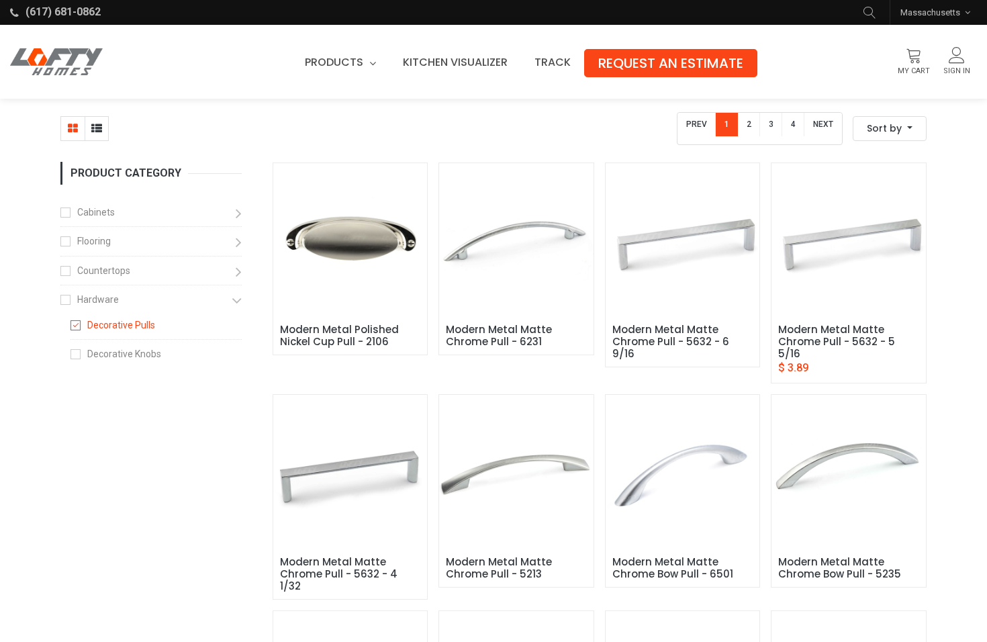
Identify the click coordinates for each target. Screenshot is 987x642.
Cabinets (96, 212)
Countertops (103, 270)
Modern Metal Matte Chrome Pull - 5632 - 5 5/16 (838, 342)
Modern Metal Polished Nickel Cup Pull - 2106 (341, 336)
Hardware (98, 299)
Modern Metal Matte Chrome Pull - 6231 (500, 336)
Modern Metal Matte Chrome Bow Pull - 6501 (672, 568)
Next (823, 124)
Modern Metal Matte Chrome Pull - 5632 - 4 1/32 (340, 574)
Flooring (94, 241)
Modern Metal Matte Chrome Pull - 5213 (500, 568)
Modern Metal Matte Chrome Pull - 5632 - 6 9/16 (672, 342)
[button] (869, 12)
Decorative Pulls (121, 325)
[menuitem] (455, 62)
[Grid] (73, 128)
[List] (96, 128)
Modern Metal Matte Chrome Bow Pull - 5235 (839, 568)
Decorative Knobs (124, 354)
